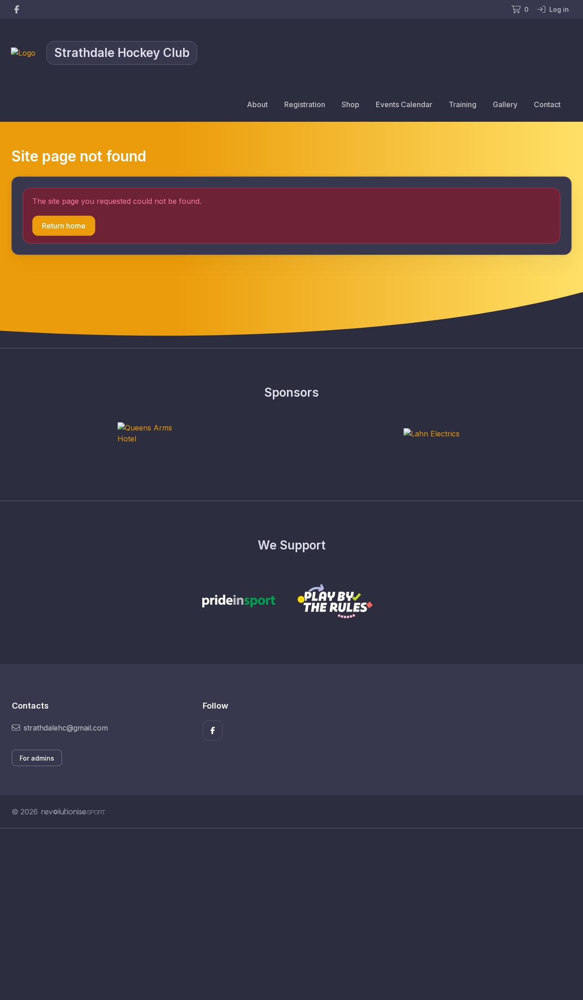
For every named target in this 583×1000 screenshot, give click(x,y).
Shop (350, 104)
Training (462, 104)
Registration (304, 104)
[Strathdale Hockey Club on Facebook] (16, 9)
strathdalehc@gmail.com (66, 727)
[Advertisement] (284, 914)
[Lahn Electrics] (432, 433)
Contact (547, 104)
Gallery (505, 104)
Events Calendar (404, 104)
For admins (37, 758)
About (257, 104)
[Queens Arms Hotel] (152, 433)
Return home (64, 225)
